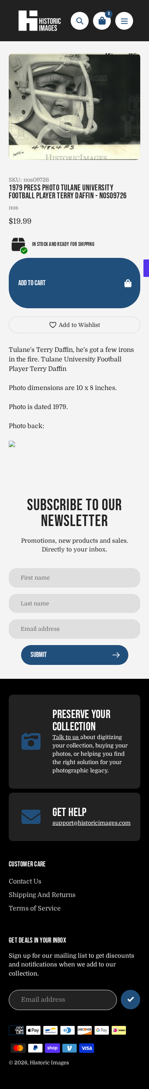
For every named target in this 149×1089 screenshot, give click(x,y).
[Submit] (130, 999)
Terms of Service (35, 908)
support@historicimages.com (91, 823)
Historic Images (49, 1063)
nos (13, 207)
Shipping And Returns (42, 895)
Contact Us (25, 881)
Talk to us (66, 737)
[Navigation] (124, 21)
